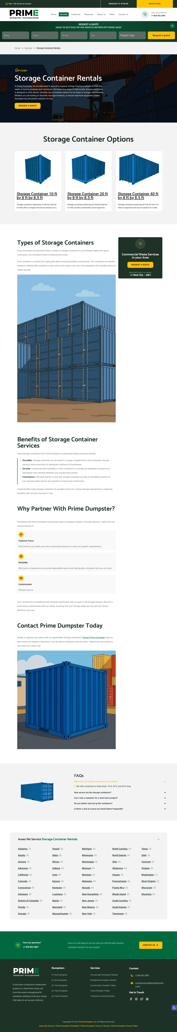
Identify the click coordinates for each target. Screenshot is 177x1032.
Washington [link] (147, 875)
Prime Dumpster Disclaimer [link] (67, 1026)
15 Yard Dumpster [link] (59, 980)
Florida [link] (21, 907)
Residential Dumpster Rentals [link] (103, 980)
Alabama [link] (22, 849)
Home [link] (17, 48)
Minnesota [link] (87, 855)
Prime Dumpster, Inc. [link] (88, 1022)
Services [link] (28, 48)
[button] (120, 782)
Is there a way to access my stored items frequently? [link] (98, 809)
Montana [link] (86, 875)
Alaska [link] (21, 855)
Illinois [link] (55, 862)
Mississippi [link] (88, 862)
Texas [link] (144, 849)
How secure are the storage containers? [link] (92, 792)
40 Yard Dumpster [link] (60, 996)
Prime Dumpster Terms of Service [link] (95, 1026)
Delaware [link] (23, 894)
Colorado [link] (22, 881)
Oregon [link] (116, 875)
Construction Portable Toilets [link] (103, 985)
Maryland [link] (57, 907)
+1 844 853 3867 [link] (158, 16)
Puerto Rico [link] (118, 888)
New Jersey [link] (88, 901)
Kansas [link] (56, 881)
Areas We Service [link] (46, 1026)
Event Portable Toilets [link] (100, 991)
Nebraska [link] (87, 881)
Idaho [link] (55, 855)
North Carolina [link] (120, 849)
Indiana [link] (56, 868)
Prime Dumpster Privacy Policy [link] (124, 1026)
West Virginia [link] (148, 881)
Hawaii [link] (56, 849)
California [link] (23, 875)
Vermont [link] (146, 862)
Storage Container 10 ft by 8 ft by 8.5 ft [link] (37, 196)
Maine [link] (55, 901)
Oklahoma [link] (117, 868)
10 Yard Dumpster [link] (59, 975)
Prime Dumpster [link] (24, 86)
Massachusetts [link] (60, 914)
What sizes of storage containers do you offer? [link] (96, 781)
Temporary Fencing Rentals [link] (102, 996)
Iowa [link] (54, 875)
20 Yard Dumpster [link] (60, 985)
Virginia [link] (145, 868)
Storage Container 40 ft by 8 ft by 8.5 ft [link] (138, 196)
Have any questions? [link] (32, 942)
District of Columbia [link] (28, 901)
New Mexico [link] (88, 907)
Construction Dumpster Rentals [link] (104, 975)
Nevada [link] (86, 888)
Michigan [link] (87, 849)
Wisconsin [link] (146, 888)
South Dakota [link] (119, 907)
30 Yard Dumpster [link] (60, 991)
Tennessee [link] (118, 914)
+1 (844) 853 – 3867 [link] (140, 275)
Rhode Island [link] (119, 894)
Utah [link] (143, 855)
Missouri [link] (86, 868)
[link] (119, 4)
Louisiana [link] (57, 894)
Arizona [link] (22, 862)
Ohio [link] (114, 862)
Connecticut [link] (24, 888)
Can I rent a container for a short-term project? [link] (96, 798)
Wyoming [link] (146, 894)
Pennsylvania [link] (119, 881)
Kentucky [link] (57, 888)
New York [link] (87, 914)
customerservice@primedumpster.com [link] (149, 984)
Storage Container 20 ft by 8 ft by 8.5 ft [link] (87, 196)
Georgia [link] (22, 914)
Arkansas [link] (23, 868)
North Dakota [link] (119, 855)
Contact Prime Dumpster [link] (93, 637)
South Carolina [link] (120, 901)
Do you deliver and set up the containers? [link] (93, 803)
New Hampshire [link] (90, 894)
